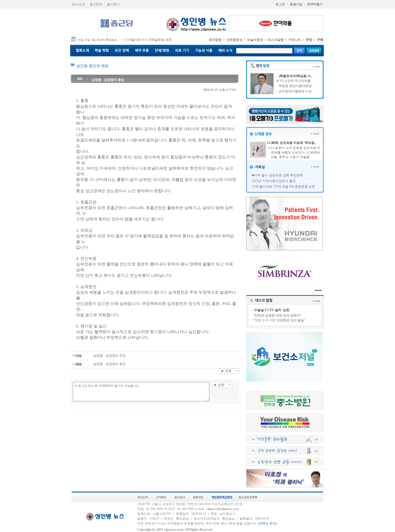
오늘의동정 (255, 40)
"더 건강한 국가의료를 (295, 81)
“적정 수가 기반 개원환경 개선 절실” (279, 320)
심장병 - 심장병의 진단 (109, 356)
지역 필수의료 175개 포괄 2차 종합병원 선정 (283, 186)
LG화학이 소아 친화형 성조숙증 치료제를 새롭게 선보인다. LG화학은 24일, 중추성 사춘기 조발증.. (295, 152)
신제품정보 (234, 40)
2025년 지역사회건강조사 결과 (274, 181)
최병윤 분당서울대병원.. (295, 86)
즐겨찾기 (113, 4)
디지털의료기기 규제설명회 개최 (148, 40)
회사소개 (78, 4)
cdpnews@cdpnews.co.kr (222, 509)
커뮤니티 (294, 40)
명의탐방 (215, 40)
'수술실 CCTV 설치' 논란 (271, 310)
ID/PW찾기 (315, 4)
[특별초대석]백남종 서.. (295, 76)
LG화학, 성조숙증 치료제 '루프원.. (291, 143)
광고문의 (95, 4)
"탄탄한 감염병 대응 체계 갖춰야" (277, 315)
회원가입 (296, 4)
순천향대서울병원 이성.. (295, 91)
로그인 (280, 4)
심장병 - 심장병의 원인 (109, 364)
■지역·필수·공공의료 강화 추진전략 (277, 175)
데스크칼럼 (276, 40)
